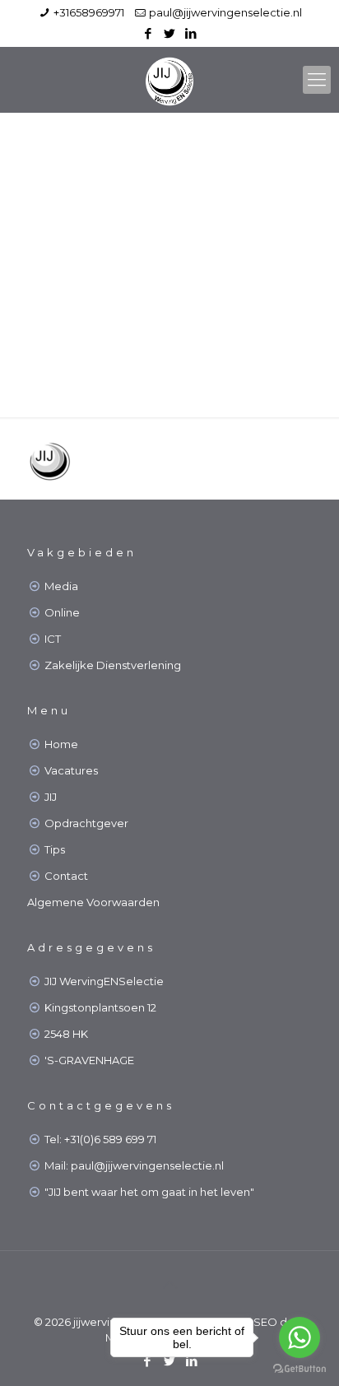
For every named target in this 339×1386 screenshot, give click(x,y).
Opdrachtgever (86, 823)
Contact (66, 875)
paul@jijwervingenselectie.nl (225, 12)
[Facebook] (148, 33)
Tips (54, 849)
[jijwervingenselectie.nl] (169, 80)
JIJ (50, 796)
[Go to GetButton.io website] (299, 1369)
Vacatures (71, 770)
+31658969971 (88, 12)
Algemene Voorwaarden (93, 902)
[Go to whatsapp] (299, 1337)
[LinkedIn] (191, 33)
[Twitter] (170, 33)
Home (61, 744)
